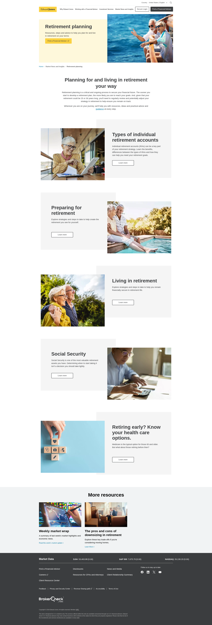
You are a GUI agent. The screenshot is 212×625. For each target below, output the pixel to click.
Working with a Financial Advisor (86, 9)
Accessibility (100, 589)
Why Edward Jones (66, 9)
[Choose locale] (167, 3)
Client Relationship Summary (120, 575)
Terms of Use (113, 589)
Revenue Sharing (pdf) (83, 589)
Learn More (89, 547)
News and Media (114, 569)
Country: (145, 2)
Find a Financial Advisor (161, 9)
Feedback (42, 589)
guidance (100, 109)
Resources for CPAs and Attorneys (88, 575)
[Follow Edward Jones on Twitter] (154, 572)
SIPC (77, 609)
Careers (43, 575)
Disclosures (78, 569)
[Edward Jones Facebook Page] (142, 572)
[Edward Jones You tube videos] (160, 572)
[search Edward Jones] (171, 2)
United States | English (157, 2)
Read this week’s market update (50, 543)
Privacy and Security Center (60, 589)
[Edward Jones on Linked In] (148, 572)
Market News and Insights (124, 9)
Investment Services (106, 9)
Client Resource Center (49, 580)
